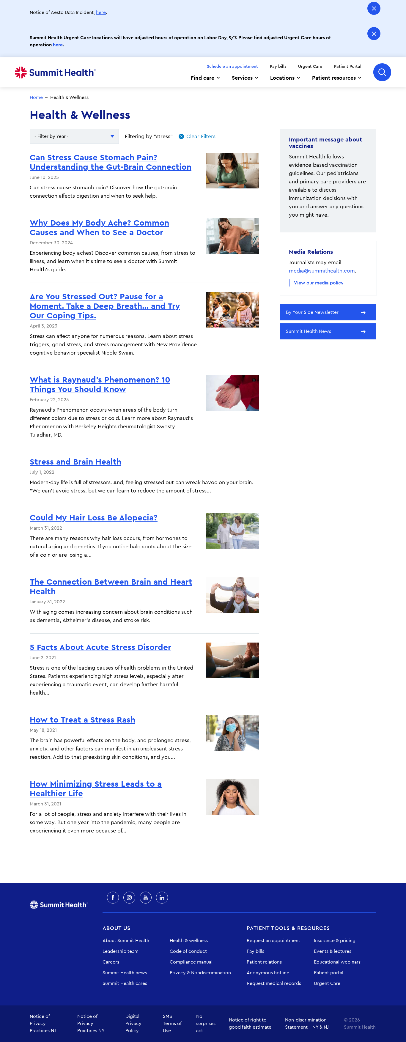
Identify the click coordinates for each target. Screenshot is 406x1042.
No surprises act (205, 1023)
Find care (202, 78)
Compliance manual (191, 962)
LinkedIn (162, 898)
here (101, 12)
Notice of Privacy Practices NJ (43, 1023)
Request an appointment (273, 940)
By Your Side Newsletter (312, 312)
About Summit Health (126, 940)
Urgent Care (310, 66)
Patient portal (328, 972)
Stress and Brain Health (75, 462)
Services (242, 78)
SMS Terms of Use (172, 1023)
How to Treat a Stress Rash (82, 720)
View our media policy (319, 283)
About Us (116, 928)
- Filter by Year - (51, 136)
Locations (282, 78)
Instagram (129, 898)
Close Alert (373, 8)
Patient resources (334, 78)
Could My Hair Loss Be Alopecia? (94, 518)
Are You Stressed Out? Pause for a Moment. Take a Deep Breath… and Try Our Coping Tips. (105, 306)
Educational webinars (337, 962)
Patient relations (264, 962)
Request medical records (274, 983)
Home (55, 72)
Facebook (113, 898)
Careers (111, 962)
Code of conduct (188, 951)
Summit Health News (308, 331)
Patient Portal (347, 66)
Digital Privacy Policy (133, 1023)
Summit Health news (125, 972)
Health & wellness (189, 940)
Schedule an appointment (232, 66)
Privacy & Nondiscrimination (200, 972)
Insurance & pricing (334, 940)
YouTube (146, 898)
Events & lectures (332, 951)
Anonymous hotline (268, 972)
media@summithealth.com (322, 270)
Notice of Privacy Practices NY (91, 1023)
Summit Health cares (125, 983)
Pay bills (278, 66)
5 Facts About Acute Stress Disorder (100, 647)
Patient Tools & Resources (288, 928)
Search (382, 72)
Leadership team (121, 951)
